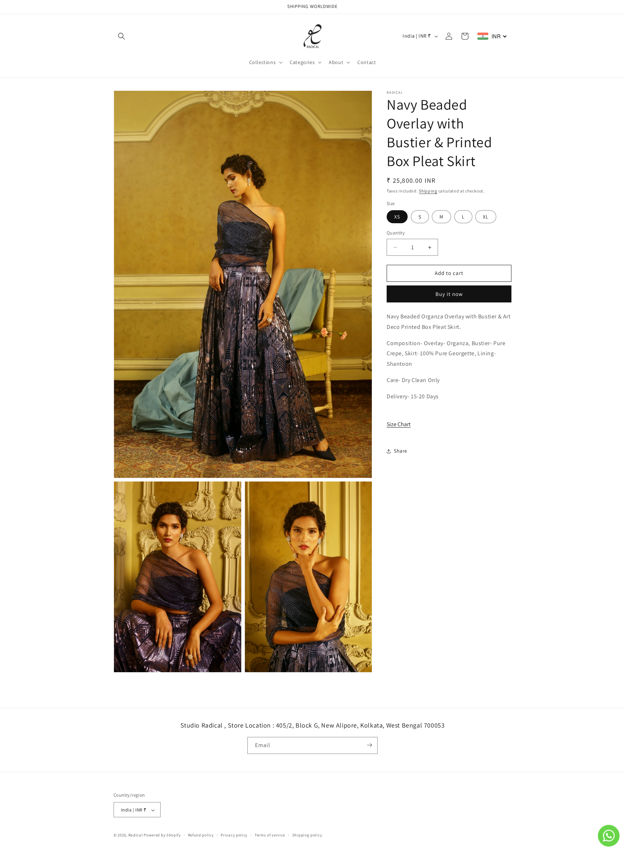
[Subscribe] (369, 745)
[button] (121, 36)
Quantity (396, 233)
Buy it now (449, 294)
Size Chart (399, 424)
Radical (135, 835)
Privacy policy (234, 835)
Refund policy (201, 835)
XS (397, 217)
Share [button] (400, 451)
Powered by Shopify (162, 835)
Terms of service (270, 835)
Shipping (428, 191)
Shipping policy (307, 835)
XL (486, 217)
